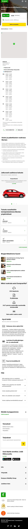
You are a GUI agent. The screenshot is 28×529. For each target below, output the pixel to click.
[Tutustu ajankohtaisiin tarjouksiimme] (23, 444)
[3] (16, 204)
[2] (14, 204)
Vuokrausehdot (4, 521)
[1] (12, 204)
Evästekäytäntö (18, 520)
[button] (14, 44)
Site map (3, 520)
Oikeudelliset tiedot (10, 520)
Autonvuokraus (4, 28)
